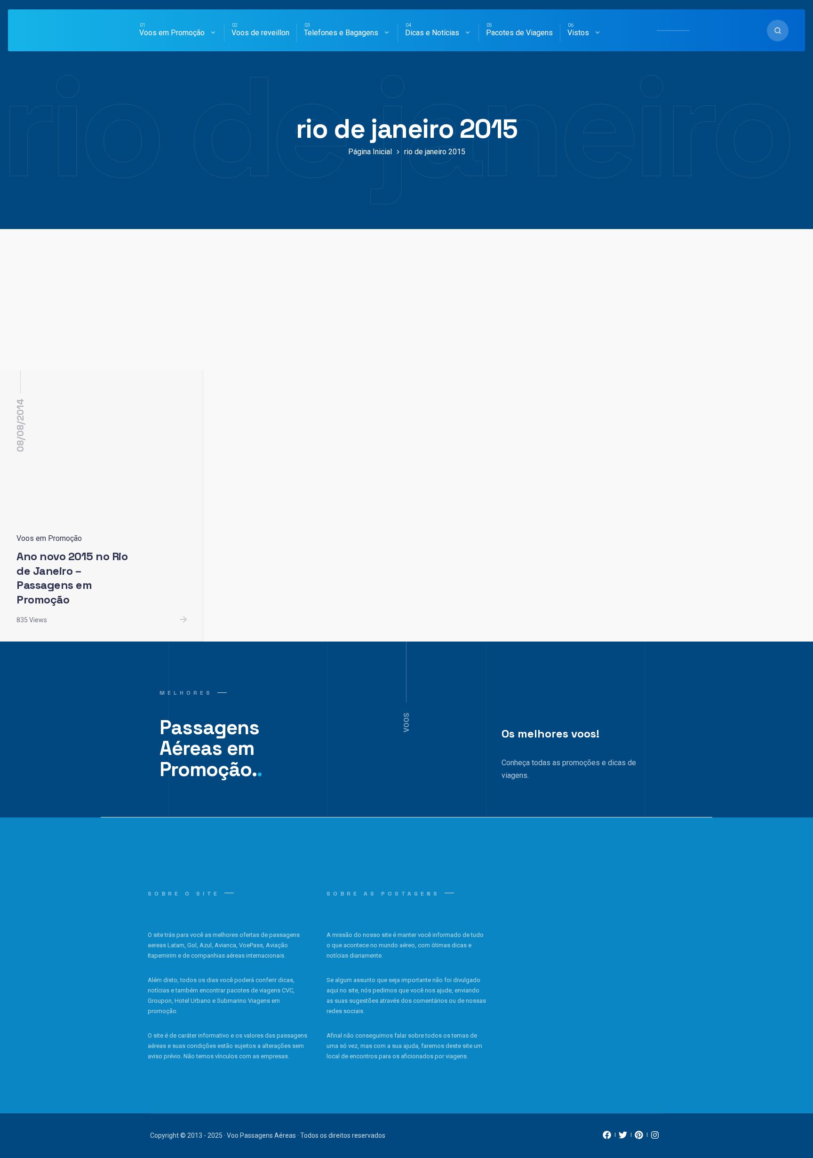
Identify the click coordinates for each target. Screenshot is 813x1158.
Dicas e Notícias (432, 32)
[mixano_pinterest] (639, 1137)
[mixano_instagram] (655, 1137)
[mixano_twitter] (623, 1137)
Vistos (578, 32)
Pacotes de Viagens (519, 32)
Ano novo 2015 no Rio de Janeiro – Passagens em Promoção (72, 578)
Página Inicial (370, 151)
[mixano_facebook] (607, 1137)
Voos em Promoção (172, 32)
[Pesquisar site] (778, 30)
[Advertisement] (406, 299)
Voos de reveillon (260, 32)
